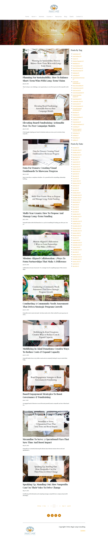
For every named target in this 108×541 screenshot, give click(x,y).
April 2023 (76, 264)
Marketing (76, 63)
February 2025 (77, 183)
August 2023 (76, 166)
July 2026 (76, 211)
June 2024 (76, 178)
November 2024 (77, 230)
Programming (77, 122)
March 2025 (76, 157)
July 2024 (76, 238)
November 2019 (77, 249)
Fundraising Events (78, 88)
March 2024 (76, 171)
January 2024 (77, 169)
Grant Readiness (77, 66)
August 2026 (76, 247)
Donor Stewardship (78, 85)
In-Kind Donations (78, 106)
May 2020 (76, 252)
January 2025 (77, 181)
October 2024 (76, 152)
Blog (65, 16)
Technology (76, 133)
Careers (82, 530)
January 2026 (77, 233)
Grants (75, 59)
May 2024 (76, 176)
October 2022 (76, 214)
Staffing (75, 140)
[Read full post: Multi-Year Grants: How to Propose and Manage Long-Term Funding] (46, 197)
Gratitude (76, 119)
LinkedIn (75, 135)
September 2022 (77, 257)
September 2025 (77, 245)
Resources (58, 16)
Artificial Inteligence (78, 124)
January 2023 (77, 261)
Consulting (76, 127)
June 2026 (76, 209)
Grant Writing (77, 56)
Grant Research (77, 99)
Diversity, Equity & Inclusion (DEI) (77, 129)
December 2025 (77, 197)
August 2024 (76, 240)
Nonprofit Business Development (77, 109)
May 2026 (76, 207)
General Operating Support (77, 95)
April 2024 (76, 174)
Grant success (77, 90)
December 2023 (77, 150)
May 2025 (76, 159)
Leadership (76, 75)
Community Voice (78, 101)
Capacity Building (78, 117)
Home (27, 16)
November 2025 (77, 195)
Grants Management (78, 93)
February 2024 (77, 228)
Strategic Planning (78, 61)
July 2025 (76, 190)
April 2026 (76, 204)
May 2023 (76, 266)
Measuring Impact (78, 70)
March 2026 (76, 202)
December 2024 (77, 155)
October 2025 (76, 193)
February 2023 (77, 235)
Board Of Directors (78, 68)
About (33, 16)
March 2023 (76, 164)
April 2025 (76, 185)
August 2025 (76, 162)
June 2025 (76, 188)
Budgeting (76, 73)
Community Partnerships (76, 82)
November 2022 (77, 259)
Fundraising (77, 54)
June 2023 (76, 147)
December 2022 (77, 216)
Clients (72, 16)
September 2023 (77, 221)
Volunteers (76, 115)
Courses (49, 16)
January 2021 (77, 254)
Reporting (76, 112)
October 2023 (76, 223)
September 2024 (77, 242)
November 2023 (77, 226)
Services (41, 16)
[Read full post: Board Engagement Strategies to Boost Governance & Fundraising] (46, 378)
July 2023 (76, 219)
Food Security (77, 104)
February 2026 (77, 200)
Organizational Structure (78, 78)
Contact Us (79, 16)
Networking (76, 138)
